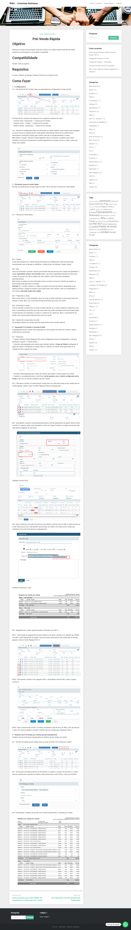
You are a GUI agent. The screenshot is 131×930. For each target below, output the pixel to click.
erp (111, 209)
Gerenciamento (105, 215)
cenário (110, 204)
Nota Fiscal (93, 140)
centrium (104, 201)
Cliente (115, 204)
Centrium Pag (101, 204)
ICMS (111, 215)
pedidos (91, 229)
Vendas (91, 187)
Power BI (92, 158)
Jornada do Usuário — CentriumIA (100, 62)
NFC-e (99, 218)
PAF (90, 224)
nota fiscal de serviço (101, 221)
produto (103, 229)
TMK (90, 183)
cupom (101, 209)
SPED (91, 176)
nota (107, 218)
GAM (90, 115)
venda (98, 232)
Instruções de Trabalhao (97, 122)
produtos (110, 229)
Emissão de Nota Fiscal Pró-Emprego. (102, 66)
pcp (90, 227)
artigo (90, 201)
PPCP (98, 229)
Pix (90, 151)
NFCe (91, 133)
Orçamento (114, 221)
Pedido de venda (107, 226)
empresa (106, 209)
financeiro (94, 215)
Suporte (119, 3)
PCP (90, 147)
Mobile (95, 218)
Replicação (92, 169)
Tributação (93, 232)
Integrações (93, 126)
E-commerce (93, 101)
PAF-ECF (97, 223)
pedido (95, 226)
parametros (112, 224)
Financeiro (92, 111)
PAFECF (91, 144)
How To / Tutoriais (96, 3)
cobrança (91, 206)
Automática (96, 201)
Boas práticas (93, 86)
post (95, 229)
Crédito (98, 209)
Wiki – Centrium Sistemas (23, 3)
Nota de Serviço (94, 137)
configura (103, 207)
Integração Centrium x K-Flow (99, 58)
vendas (105, 232)
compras (96, 206)
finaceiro (115, 212)
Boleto (91, 90)
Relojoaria (92, 165)
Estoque (92, 104)
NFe (103, 218)
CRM (90, 97)
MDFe (91, 129)
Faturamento (93, 108)
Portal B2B (92, 155)
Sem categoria (94, 173)
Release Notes (109, 3)
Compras (92, 93)
